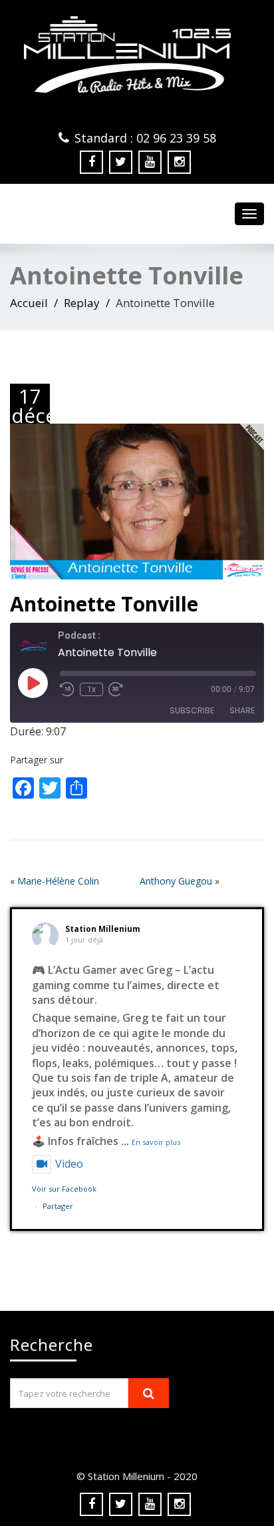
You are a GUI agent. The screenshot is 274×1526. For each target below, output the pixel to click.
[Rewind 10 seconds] (67, 689)
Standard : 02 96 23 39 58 (145, 138)
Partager (58, 1206)
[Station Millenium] (137, 54)
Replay (82, 302)
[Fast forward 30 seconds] (115, 689)
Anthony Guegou (176, 881)
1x (91, 689)
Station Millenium (102, 929)
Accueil (29, 302)
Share (242, 710)
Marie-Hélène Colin (58, 881)
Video (69, 1163)
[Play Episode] (32, 682)
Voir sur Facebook (64, 1189)
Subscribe (192, 710)
